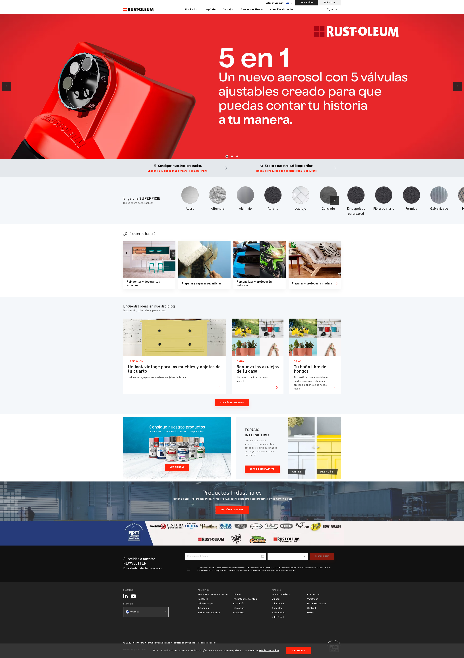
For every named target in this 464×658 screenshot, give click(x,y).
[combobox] (288, 556)
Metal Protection (316, 603)
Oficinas (237, 594)
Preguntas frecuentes (245, 599)
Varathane (312, 599)
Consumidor (307, 2)
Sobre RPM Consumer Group (213, 594)
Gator (310, 612)
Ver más (293, 570)
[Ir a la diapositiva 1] (226, 156)
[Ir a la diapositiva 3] (237, 156)
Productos (238, 612)
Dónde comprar (206, 603)
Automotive (278, 612)
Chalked (311, 608)
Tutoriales (203, 608)
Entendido (298, 650)
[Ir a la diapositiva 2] (232, 156)
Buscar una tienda (252, 9)
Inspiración (238, 603)
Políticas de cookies (208, 642)
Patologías (238, 608)
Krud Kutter (313, 594)
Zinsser (276, 599)
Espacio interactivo (262, 469)
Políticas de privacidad (184, 642)
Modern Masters (281, 594)
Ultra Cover (278, 603)
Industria (329, 2)
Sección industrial (232, 510)
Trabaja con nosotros (209, 612)
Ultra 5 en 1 (278, 617)
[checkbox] (188, 569)
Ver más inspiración (232, 402)
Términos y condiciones (158, 642)
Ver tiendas (177, 467)
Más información (269, 650)
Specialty (277, 608)
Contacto (203, 599)
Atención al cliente (281, 9)
